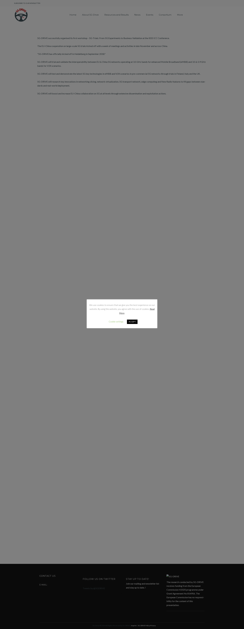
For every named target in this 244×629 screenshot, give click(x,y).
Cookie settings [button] (116, 321)
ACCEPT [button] (132, 322)
